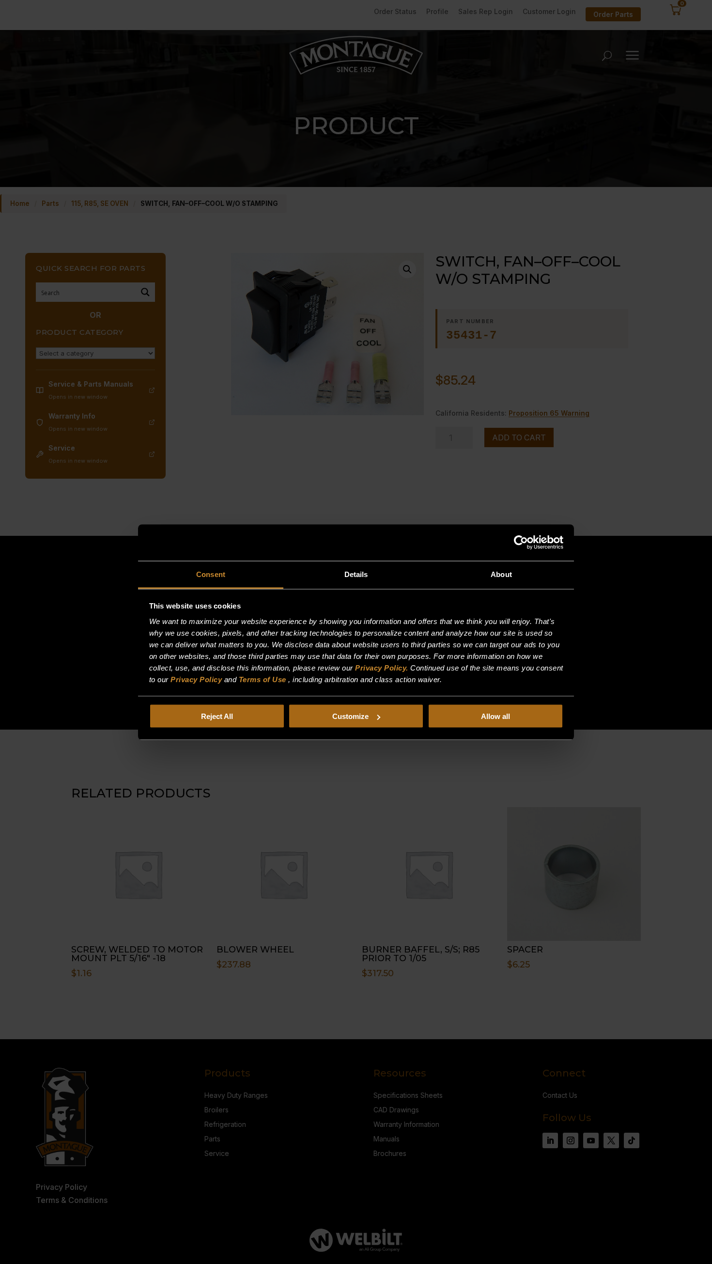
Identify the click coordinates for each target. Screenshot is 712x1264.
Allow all (495, 716)
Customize (350, 716)
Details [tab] (356, 574)
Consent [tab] (210, 574)
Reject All (217, 716)
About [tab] (501, 574)
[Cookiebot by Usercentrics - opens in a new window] (521, 542)
